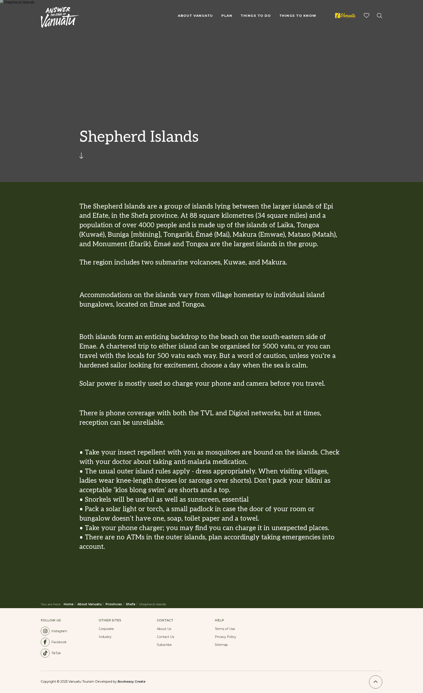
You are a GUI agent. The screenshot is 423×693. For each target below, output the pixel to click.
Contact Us (165, 637)
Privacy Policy (225, 637)
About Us (164, 629)
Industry (105, 637)
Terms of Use (225, 629)
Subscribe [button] (164, 645)
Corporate (106, 629)
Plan (226, 15)
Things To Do (256, 15)
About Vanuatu (195, 15)
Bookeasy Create (131, 682)
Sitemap (221, 645)
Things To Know (297, 15)
